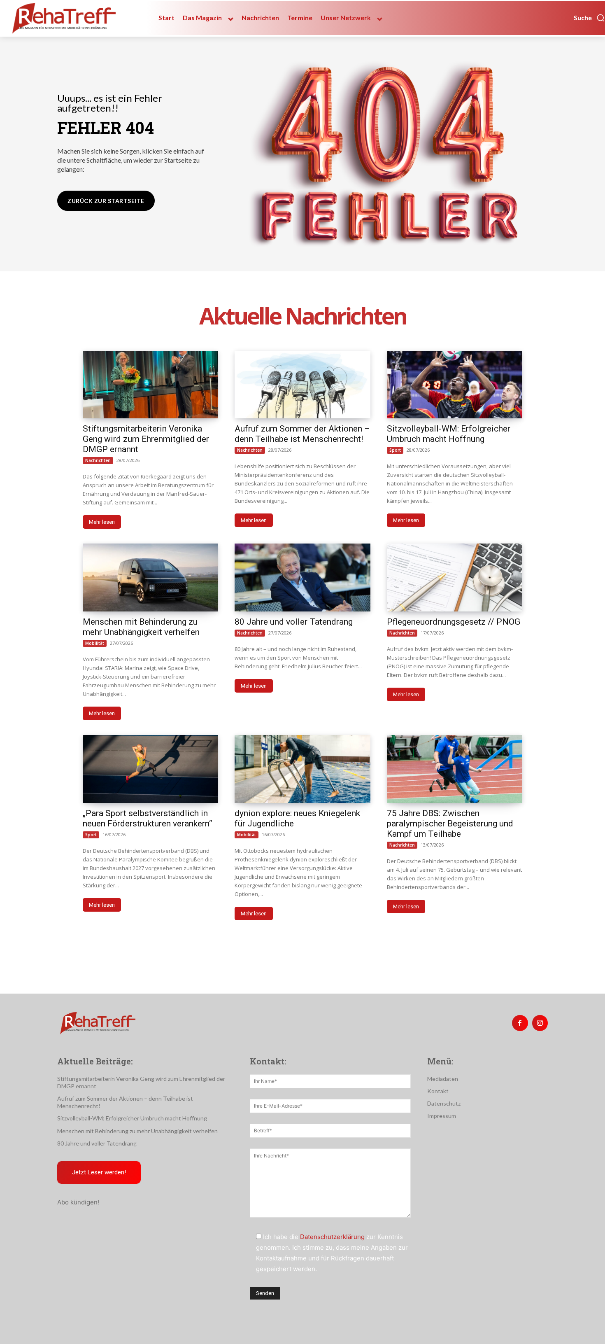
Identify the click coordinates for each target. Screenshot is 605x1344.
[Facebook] (520, 1023)
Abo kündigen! (78, 1202)
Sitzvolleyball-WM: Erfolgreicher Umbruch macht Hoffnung (448, 434)
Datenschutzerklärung (332, 1237)
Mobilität (94, 643)
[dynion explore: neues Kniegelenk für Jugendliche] (302, 769)
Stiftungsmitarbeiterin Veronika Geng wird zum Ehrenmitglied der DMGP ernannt (146, 439)
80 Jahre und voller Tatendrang (294, 622)
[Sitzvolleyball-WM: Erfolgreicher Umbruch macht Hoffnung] (454, 385)
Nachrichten (98, 460)
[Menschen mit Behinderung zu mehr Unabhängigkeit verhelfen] (150, 577)
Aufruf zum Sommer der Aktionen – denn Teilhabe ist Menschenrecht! (302, 434)
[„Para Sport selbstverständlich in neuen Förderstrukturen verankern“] (150, 769)
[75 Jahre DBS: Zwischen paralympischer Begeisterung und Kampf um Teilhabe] (454, 769)
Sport (395, 450)
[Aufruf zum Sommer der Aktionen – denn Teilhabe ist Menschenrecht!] (302, 385)
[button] (589, 17)
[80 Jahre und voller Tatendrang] (302, 577)
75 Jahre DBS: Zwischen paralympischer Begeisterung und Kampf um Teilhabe (450, 823)
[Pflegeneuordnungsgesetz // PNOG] (454, 577)
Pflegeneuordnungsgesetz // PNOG (453, 622)
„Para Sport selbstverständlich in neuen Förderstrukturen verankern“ (147, 818)
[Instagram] (540, 1023)
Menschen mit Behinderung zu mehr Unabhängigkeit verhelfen (141, 627)
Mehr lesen (102, 522)
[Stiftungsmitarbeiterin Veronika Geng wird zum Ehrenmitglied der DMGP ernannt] (150, 385)
